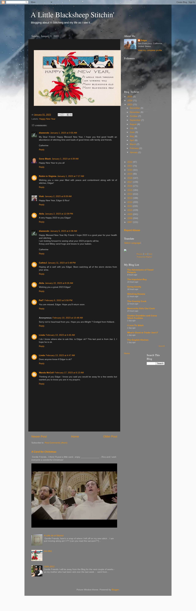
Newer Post (39, 436)
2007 (130, 222)
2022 (130, 162)
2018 (130, 178)
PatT (41, 300)
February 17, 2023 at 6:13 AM (69, 372)
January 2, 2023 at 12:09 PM (59, 214)
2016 (130, 186)
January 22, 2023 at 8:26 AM (59, 283)
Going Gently (134, 287)
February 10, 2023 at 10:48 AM (68, 318)
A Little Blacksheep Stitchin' (72, 14)
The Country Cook (136, 301)
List (146, 254)
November (135, 112)
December (135, 108)
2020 (130, 170)
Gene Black (45, 159)
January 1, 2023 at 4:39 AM (65, 159)
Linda (42, 335)
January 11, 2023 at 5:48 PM (62, 263)
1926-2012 (49, 566)
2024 (130, 100)
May (132, 136)
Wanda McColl (46, 372)
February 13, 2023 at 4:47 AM (60, 355)
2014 (130, 194)
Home (75, 436)
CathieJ (43, 263)
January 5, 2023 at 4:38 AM (63, 231)
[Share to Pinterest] (70, 114)
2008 (130, 218)
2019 (130, 174)
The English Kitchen (138, 340)
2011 (130, 206)
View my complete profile (150, 50)
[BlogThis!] (62, 114)
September (135, 120)
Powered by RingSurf (144, 257)
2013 (130, 198)
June (132, 132)
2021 (130, 166)
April (132, 140)
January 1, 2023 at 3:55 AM (63, 133)
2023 (130, 104)
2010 (130, 210)
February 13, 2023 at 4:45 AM (60, 335)
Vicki (41, 196)
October (134, 116)
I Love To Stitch (135, 325)
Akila (41, 214)
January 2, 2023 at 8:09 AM (58, 196)
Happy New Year (47, 119)
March (133, 144)
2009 (130, 214)
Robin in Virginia (47, 176)
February (134, 148)
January (134, 152)
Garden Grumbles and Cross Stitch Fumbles (142, 317)
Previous (140, 254)
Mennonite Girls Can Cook (141, 308)
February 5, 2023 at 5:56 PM (58, 300)
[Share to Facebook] (68, 114)
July (132, 128)
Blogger (115, 590)
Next (150, 254)
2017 (130, 182)
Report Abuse (132, 230)
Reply (41, 149)
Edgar (144, 40)
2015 (130, 190)
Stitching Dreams (136, 294)
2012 (130, 202)
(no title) (48, 551)
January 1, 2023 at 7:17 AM (70, 176)
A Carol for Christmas (43, 451)
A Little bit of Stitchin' (54, 535)
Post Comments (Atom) (56, 443)
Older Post (110, 436)
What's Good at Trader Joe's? (142, 332)
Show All (162, 346)
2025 (130, 96)
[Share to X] (65, 114)
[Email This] (59, 114)
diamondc (44, 133)
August (133, 124)
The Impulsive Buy (137, 279)
